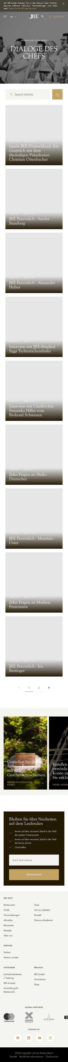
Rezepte (8, 930)
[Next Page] (49, 688)
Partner (7, 952)
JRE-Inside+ (39, 974)
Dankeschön (52, 1056)
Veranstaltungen (12, 915)
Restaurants (9, 904)
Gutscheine (40, 979)
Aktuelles (8, 920)
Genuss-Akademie (43, 920)
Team (36, 904)
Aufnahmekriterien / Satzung (11, 976)
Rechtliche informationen (31, 1056)
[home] (34, 16)
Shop (36, 984)
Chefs (6, 910)
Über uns (8, 935)
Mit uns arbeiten (42, 910)
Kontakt (37, 915)
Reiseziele (9, 925)
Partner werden (11, 957)
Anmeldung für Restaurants (11, 989)
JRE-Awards (9, 983)
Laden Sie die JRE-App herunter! (23, 8)
